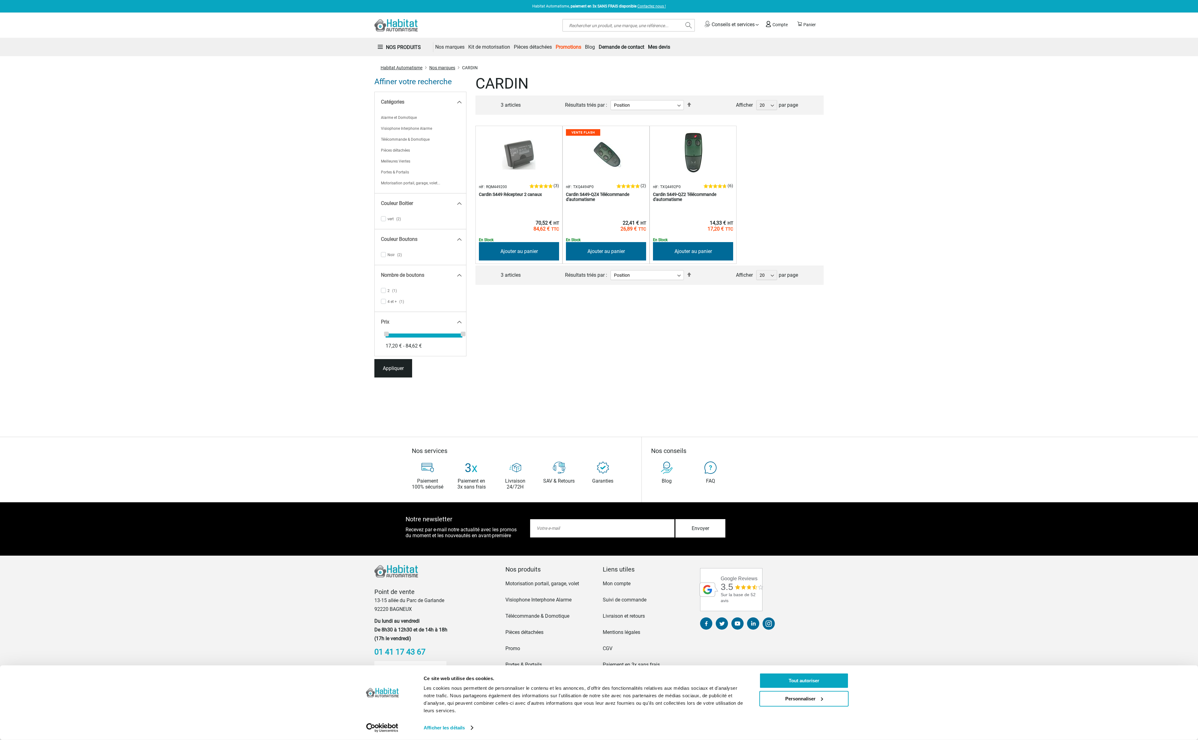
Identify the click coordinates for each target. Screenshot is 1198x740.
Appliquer (393, 368)
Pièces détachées (395, 150)
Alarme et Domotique (399, 117)
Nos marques (442, 67)
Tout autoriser (804, 680)
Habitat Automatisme (401, 67)
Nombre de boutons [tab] (402, 275)
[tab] (550, 569)
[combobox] (628, 25)
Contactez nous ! (651, 6)
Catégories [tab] (392, 102)
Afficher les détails (444, 727)
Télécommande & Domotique (405, 139)
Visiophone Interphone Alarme (406, 128)
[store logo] (396, 25)
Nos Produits (403, 47)
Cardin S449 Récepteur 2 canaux (510, 194)
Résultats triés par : (586, 105)
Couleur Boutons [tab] (399, 239)
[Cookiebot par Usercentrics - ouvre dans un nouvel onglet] (382, 728)
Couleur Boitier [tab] (397, 203)
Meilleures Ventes (395, 161)
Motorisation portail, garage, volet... (410, 183)
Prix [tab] (385, 322)
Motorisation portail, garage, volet (542, 584)
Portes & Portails (395, 172)
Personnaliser (800, 698)
